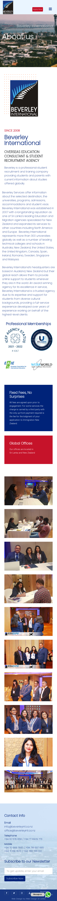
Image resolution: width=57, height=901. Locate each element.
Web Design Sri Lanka (35, 898)
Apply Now (37, 9)
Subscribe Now (14, 878)
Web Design (17, 898)
